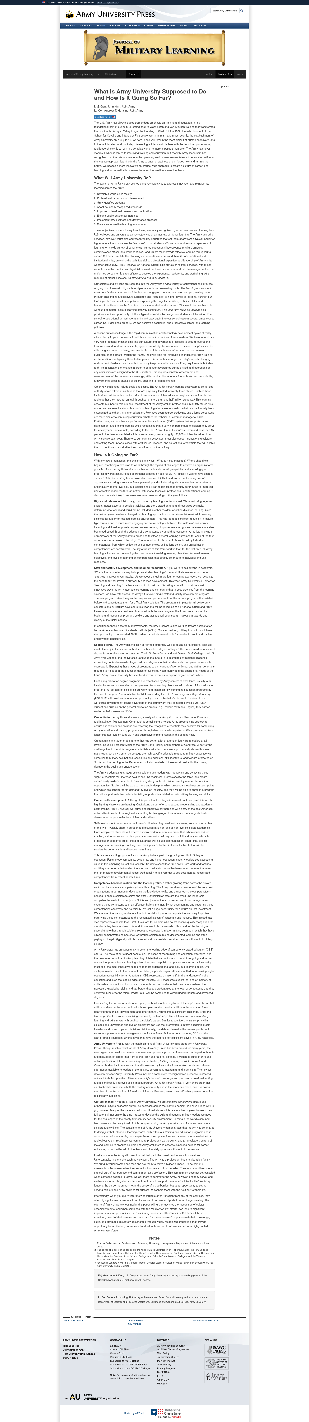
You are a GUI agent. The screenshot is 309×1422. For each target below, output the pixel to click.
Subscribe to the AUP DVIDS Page (128, 1364)
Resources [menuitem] (200, 25)
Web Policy (163, 1353)
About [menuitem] (183, 25)
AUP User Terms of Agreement (173, 1349)
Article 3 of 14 (225, 74)
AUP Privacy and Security (171, 1345)
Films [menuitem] (100, 25)
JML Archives (111, 74)
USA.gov (162, 1383)
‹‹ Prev (209, 74)
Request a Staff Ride (121, 1357)
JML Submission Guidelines (206, 1320)
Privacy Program (166, 1368)
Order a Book (117, 1353)
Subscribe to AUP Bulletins (124, 1360)
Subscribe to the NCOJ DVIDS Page (130, 1368)
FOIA (160, 1376)
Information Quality (168, 1357)
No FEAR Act (164, 1372)
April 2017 (134, 74)
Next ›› (240, 74)
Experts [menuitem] (148, 25)
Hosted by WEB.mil (134, 1413)
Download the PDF (103, 116)
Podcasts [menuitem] (114, 25)
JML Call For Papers (73, 1320)
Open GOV (163, 1379)
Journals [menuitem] (85, 25)
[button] (109, 2)
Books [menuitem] (69, 25)
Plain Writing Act (166, 1360)
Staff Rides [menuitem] (131, 25)
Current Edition (135, 1320)
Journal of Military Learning (79, 74)
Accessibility (164, 1364)
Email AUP (115, 1345)
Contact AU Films (119, 1349)
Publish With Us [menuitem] (166, 25)
